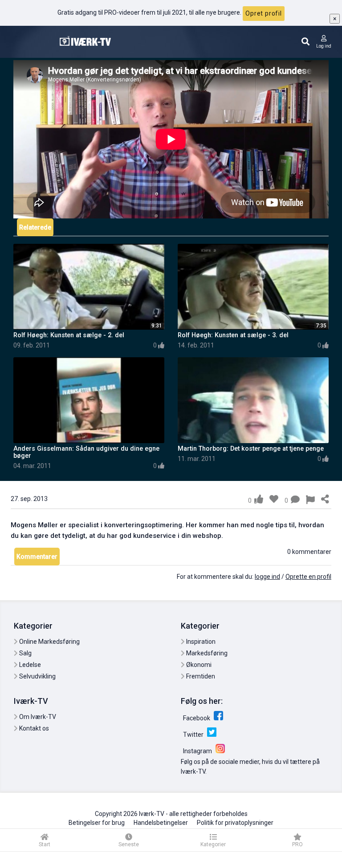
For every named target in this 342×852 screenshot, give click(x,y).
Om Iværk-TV (37, 716)
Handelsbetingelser (161, 822)
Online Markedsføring (49, 641)
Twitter (194, 734)
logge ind (267, 576)
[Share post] (325, 499)
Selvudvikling (37, 676)
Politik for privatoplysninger (235, 822)
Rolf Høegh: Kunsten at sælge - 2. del (68, 335)
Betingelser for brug (97, 822)
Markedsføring (206, 653)
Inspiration (200, 641)
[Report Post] (310, 500)
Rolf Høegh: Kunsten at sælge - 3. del (233, 335)
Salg (25, 653)
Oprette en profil (308, 576)
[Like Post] (258, 499)
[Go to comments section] (295, 500)
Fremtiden (200, 676)
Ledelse (29, 664)
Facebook (197, 718)
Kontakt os (33, 728)
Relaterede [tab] (35, 227)
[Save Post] (273, 499)
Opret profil (263, 13)
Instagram (198, 751)
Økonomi (198, 664)
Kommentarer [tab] (36, 556)
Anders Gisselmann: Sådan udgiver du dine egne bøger (86, 452)
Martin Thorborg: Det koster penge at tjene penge (251, 448)
